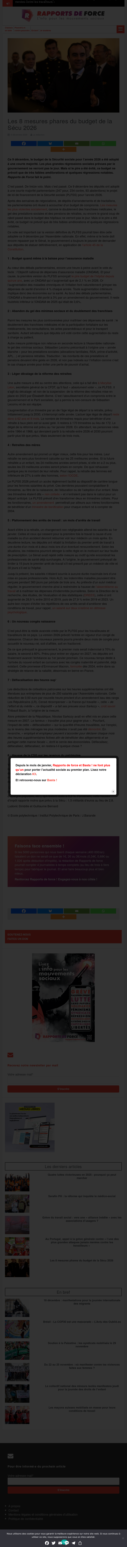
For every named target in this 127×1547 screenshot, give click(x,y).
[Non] (123, 1538)
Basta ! (52, 780)
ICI (34, 774)
